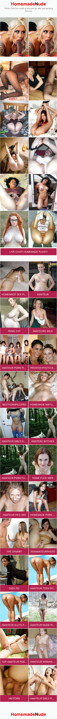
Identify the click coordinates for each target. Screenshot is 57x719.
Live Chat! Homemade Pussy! (28, 251)
